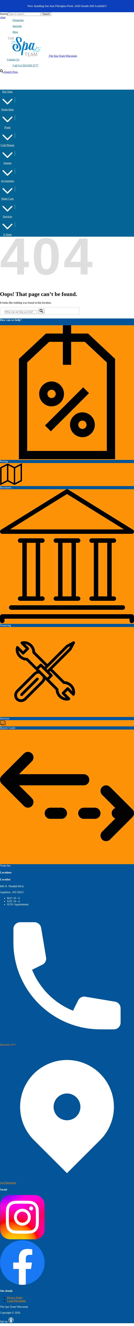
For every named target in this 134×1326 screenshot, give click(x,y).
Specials (17, 26)
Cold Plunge (7, 145)
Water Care (7, 198)
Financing (18, 20)
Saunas (7, 162)
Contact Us (13, 59)
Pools (7, 127)
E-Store (7, 234)
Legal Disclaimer (16, 1300)
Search (4, 13)
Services (7, 216)
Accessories (7, 180)
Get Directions (8, 1182)
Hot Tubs (7, 91)
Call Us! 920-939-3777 (25, 65)
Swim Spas (7, 109)
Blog (15, 32)
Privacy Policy (15, 1297)
